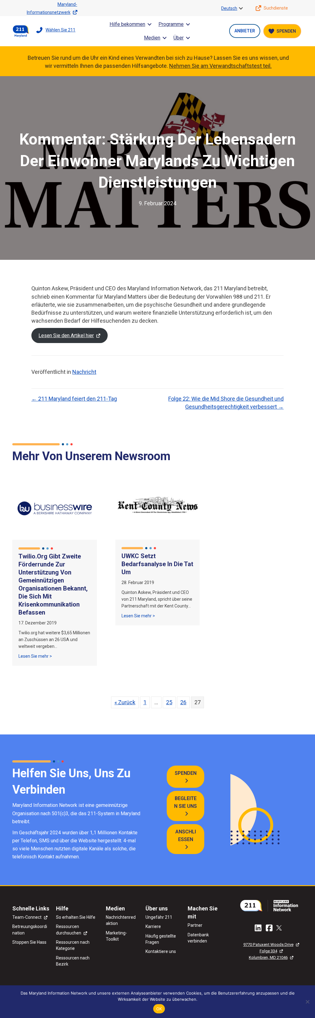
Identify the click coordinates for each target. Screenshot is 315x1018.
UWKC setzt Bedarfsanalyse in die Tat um (157, 564)
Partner (195, 925)
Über (178, 38)
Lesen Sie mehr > (35, 656)
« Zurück (124, 702)
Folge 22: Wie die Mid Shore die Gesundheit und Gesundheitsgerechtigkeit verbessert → (226, 402)
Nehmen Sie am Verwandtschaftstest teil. (220, 66)
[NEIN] (307, 1002)
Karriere (153, 926)
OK (159, 1008)
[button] (241, 8)
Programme (171, 24)
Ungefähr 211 (159, 917)
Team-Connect (27, 917)
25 (169, 702)
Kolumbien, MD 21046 (268, 957)
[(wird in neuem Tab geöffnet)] (271, 905)
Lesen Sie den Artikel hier (66, 335)
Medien (152, 38)
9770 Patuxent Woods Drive (268, 944)
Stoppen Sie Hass (29, 942)
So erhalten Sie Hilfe (75, 917)
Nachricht (84, 372)
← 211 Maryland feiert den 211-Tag (74, 398)
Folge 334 (268, 951)
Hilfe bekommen (127, 24)
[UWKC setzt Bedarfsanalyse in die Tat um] (157, 508)
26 (183, 702)
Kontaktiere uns (161, 951)
